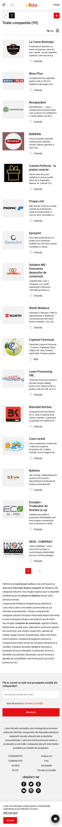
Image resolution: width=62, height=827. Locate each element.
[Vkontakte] (25, 790)
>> (40, 571)
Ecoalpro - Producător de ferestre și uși (38, 506)
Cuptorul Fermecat (41, 339)
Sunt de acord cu (15, 703)
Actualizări (46, 765)
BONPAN (35, 134)
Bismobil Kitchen (40, 407)
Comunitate (15, 761)
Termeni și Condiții (46, 770)
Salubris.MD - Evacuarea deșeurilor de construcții (38, 270)
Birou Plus (36, 73)
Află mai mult (10, 812)
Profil (56, 4)
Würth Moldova (39, 308)
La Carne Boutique (41, 42)
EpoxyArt (35, 233)
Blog (15, 770)
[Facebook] (25, 784)
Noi (52, 31)
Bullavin (34, 470)
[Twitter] (32, 784)
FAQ (46, 761)
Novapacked (37, 102)
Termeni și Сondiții (33, 703)
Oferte (15, 765)
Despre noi (46, 756)
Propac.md (36, 201)
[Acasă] (31, 5)
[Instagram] (32, 790)
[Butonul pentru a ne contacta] (55, 819)
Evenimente (15, 756)
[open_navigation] (4, 5)
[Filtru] (12, 15)
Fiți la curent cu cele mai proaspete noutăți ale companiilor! (29, 684)
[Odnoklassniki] (39, 784)
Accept (10, 820)
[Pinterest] (39, 790)
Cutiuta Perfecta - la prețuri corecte (42, 167)
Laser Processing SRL (40, 373)
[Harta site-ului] (5, 15)
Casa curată (37, 438)
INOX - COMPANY (40, 541)
